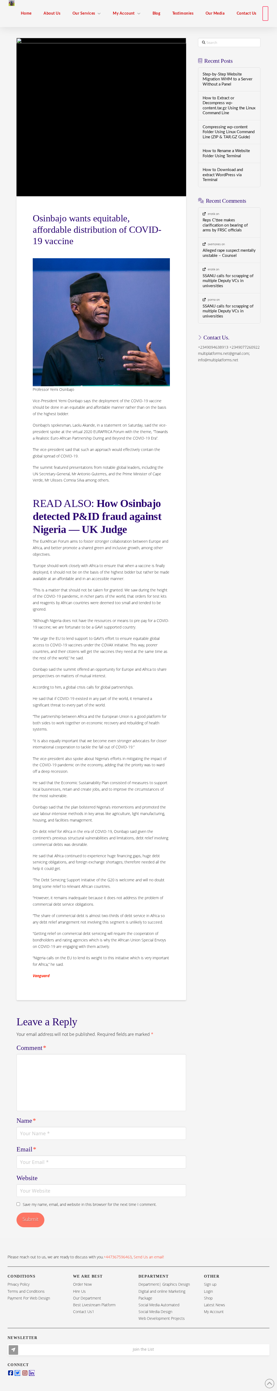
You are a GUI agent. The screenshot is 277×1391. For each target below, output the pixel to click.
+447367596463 (118, 1256)
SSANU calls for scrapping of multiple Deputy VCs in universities (228, 281)
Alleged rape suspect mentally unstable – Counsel (229, 253)
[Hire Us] (265, 13)
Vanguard (41, 975)
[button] (138, 1349)
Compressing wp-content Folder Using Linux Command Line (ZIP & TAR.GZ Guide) (229, 132)
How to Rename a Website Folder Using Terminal (226, 153)
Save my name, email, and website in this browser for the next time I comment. (90, 1204)
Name (26, 1120)
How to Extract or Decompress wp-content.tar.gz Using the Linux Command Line (229, 105)
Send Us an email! (149, 1256)
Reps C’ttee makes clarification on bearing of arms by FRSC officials (225, 225)
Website (27, 1177)
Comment (31, 1047)
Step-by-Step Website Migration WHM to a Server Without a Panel (227, 79)
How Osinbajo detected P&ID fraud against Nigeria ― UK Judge (97, 516)
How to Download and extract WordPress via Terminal (223, 175)
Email (26, 1149)
